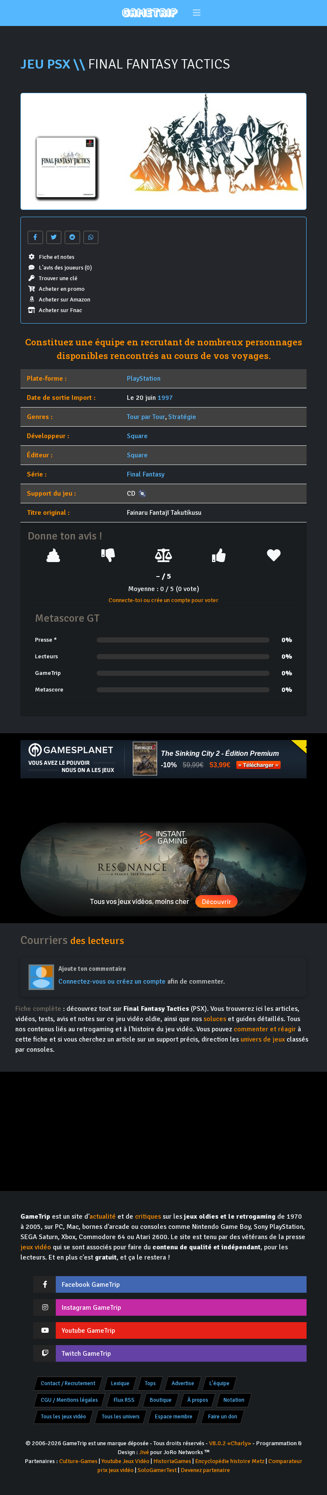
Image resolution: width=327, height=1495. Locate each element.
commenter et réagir (265, 1029)
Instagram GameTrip (91, 1307)
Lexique (120, 1383)
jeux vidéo (35, 1247)
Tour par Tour (146, 417)
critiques (148, 1216)
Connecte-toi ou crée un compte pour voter (163, 600)
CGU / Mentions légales (69, 1400)
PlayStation (144, 378)
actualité (102, 1216)
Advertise (183, 1383)
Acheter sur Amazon (64, 299)
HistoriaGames (172, 1461)
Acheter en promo (62, 289)
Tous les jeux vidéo (63, 1416)
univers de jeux (263, 1039)
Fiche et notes (57, 257)
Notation (234, 1400)
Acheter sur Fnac (60, 310)
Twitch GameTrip (86, 1353)
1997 (165, 397)
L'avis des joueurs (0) (65, 267)
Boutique (161, 1400)
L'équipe (219, 1383)
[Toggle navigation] (196, 13)
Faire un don (222, 1416)
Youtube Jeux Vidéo (125, 1461)
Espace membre (173, 1416)
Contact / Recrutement (68, 1383)
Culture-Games (78, 1461)
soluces (215, 1019)
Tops (150, 1383)
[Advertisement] (163, 800)
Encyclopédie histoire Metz (229, 1461)
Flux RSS (124, 1400)
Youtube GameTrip (88, 1330)
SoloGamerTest (157, 1470)
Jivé (144, 1452)
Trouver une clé (58, 278)
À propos (197, 1400)
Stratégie (182, 417)
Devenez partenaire (205, 1470)
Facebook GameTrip (91, 1284)
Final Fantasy (145, 474)
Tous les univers (121, 1416)
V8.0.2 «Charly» (230, 1443)
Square (137, 436)
